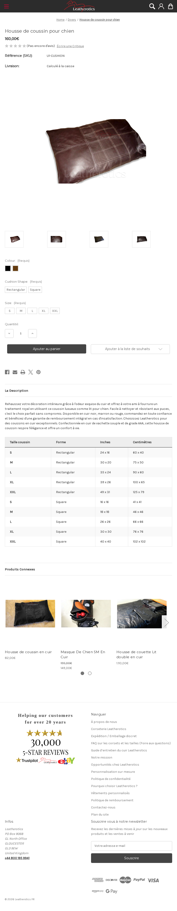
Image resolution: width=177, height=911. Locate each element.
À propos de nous (104, 722)
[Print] (23, 372)
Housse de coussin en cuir (28, 652)
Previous (6, 622)
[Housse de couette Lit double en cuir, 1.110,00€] (142, 613)
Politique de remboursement (112, 800)
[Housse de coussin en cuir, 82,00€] (30, 613)
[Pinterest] (38, 372)
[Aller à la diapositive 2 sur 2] (89, 673)
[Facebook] (7, 372)
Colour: (17, 260)
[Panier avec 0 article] (170, 6)
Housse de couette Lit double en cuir (136, 654)
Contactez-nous (103, 807)
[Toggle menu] (6, 6)
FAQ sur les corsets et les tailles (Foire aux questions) (131, 743)
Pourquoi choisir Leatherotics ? (114, 786)
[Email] (15, 372)
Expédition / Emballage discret (114, 736)
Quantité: (12, 324)
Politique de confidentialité (110, 779)
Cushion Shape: (23, 281)
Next (166, 622)
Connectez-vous (161, 6)
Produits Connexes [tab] (20, 569)
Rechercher (152, 6)
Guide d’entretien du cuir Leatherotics (119, 750)
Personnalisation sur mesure (113, 772)
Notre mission (101, 757)
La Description (16, 390)
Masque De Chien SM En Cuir (83, 654)
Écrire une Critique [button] (70, 46)
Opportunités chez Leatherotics (115, 765)
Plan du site (100, 814)
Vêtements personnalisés (110, 793)
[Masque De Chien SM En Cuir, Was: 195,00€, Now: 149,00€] (86, 613)
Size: (15, 303)
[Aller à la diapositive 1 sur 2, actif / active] (82, 673)
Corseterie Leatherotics (108, 729)
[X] (30, 372)
